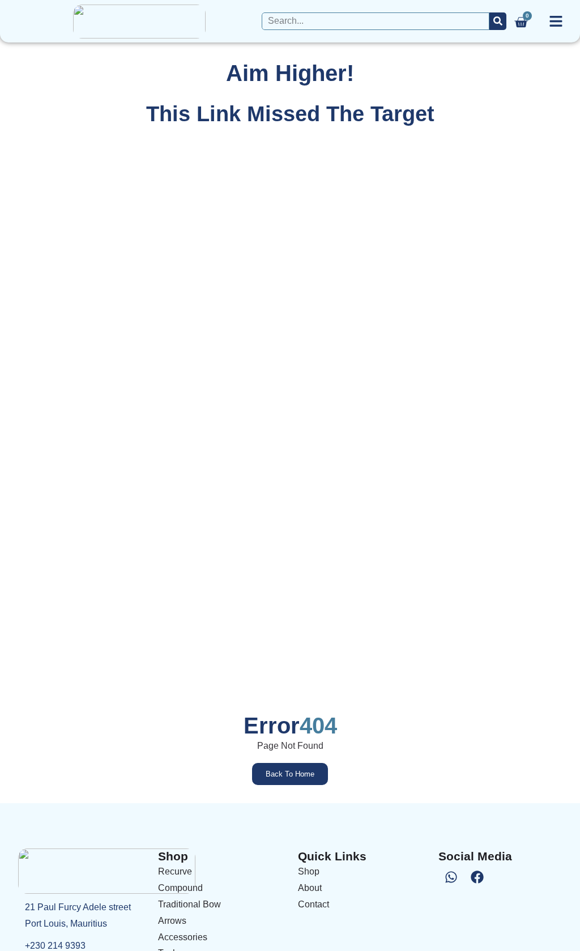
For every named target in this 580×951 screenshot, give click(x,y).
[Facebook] (477, 877)
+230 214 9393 (55, 945)
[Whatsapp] (451, 877)
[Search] (497, 21)
